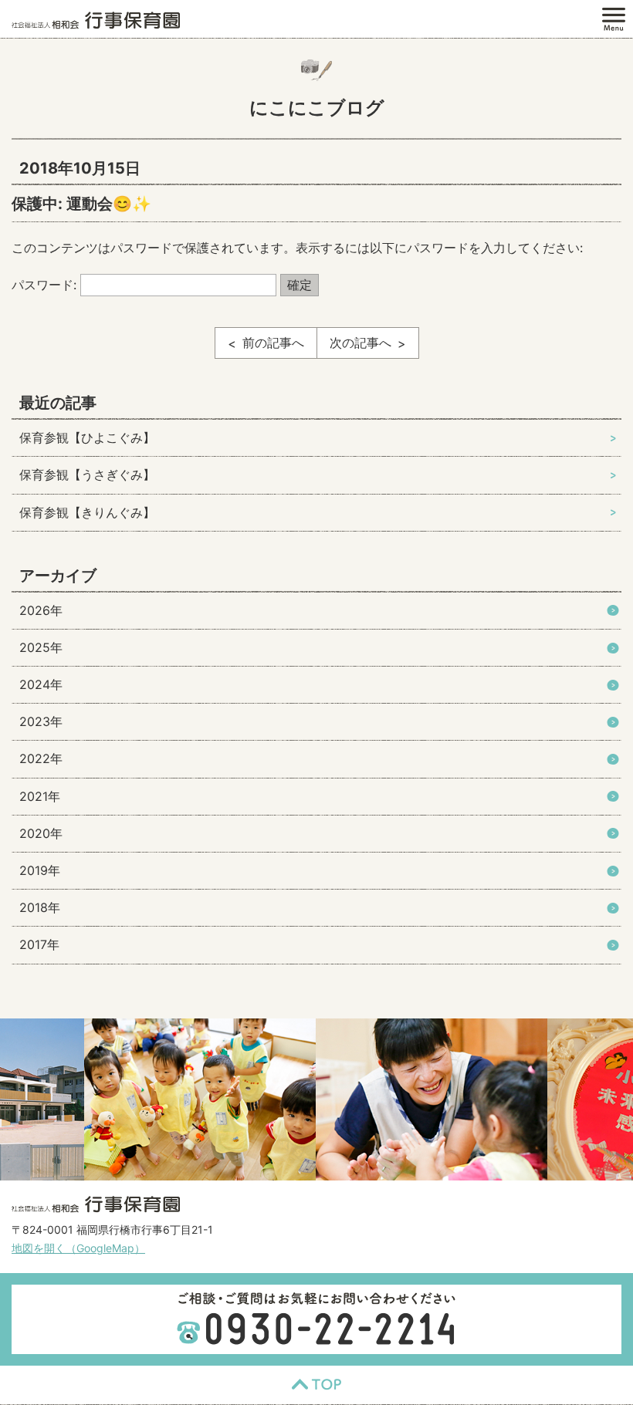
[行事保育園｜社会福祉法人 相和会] (96, 19)
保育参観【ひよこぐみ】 (87, 437)
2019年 (39, 870)
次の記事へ (360, 342)
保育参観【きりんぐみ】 (87, 512)
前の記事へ (273, 342)
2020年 (41, 833)
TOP (316, 1385)
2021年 (39, 796)
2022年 (41, 758)
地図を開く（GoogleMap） (78, 1248)
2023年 (41, 721)
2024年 (41, 684)
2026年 (41, 610)
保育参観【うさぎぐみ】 (87, 474)
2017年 (39, 944)
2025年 (41, 647)
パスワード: (46, 284)
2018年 (39, 907)
